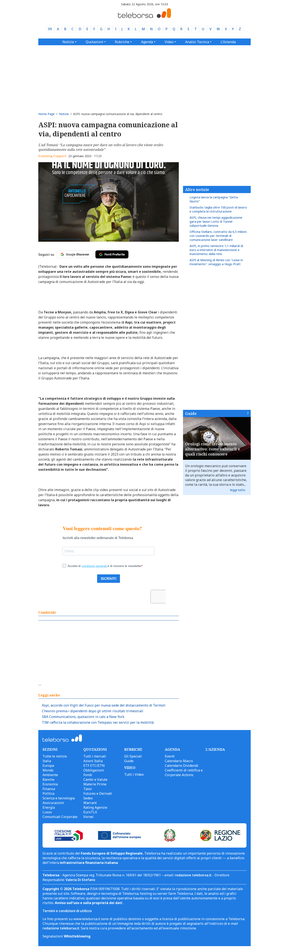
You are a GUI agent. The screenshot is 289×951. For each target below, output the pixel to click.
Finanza (49, 788)
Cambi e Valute (95, 779)
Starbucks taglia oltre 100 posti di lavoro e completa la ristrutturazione (218, 209)
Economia (45, 156)
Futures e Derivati (97, 793)
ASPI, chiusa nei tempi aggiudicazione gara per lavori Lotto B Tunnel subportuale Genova (216, 221)
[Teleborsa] (144, 16)
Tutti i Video (134, 774)
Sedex (88, 798)
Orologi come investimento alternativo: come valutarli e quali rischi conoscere (212, 449)
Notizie (64, 114)
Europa (48, 765)
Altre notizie (197, 189)
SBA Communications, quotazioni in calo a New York (83, 716)
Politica (48, 793)
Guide (191, 413)
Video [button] (169, 42)
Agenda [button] (147, 42)
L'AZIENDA (215, 749)
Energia (49, 807)
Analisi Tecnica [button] (197, 42)
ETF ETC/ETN (94, 765)
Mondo (48, 770)
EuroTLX (90, 812)
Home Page (46, 114)
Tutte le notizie (55, 756)
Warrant (90, 802)
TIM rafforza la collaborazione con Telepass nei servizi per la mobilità (98, 722)
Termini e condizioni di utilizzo (67, 910)
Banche (48, 779)
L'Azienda (228, 42)
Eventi (170, 756)
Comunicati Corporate (60, 816)
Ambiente (50, 775)
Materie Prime (94, 784)
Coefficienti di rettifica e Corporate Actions (184, 772)
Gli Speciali (133, 756)
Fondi (87, 775)
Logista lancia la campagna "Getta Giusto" (214, 199)
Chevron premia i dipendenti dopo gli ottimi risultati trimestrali (92, 711)
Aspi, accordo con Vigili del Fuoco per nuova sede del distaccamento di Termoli (103, 705)
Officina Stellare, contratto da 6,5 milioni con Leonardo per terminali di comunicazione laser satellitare (218, 236)
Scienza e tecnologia (59, 798)
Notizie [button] (68, 42)
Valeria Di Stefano (80, 879)
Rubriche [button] (122, 42)
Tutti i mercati (94, 756)
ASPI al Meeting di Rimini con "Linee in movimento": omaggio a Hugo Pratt (216, 262)
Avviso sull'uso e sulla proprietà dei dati (89, 902)
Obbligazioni (93, 770)
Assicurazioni (53, 802)
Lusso (47, 812)
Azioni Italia (93, 761)
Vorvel (88, 816)
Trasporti (59, 156)
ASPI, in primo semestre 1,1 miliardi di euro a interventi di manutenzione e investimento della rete (216, 250)
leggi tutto (237, 490)
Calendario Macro (179, 761)
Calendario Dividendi (181, 765)
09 (50, 29)
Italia (47, 761)
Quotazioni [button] (94, 42)
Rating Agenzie (95, 807)
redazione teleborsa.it (193, 875)
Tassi (87, 788)
